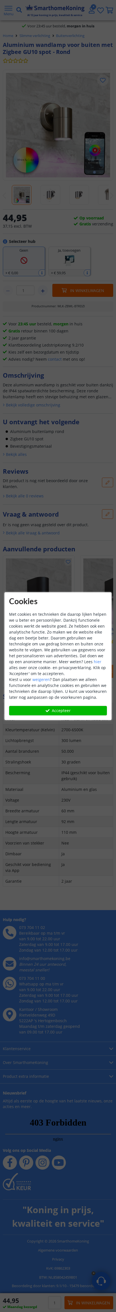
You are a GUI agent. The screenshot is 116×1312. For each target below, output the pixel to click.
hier (97, 661)
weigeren (41, 679)
